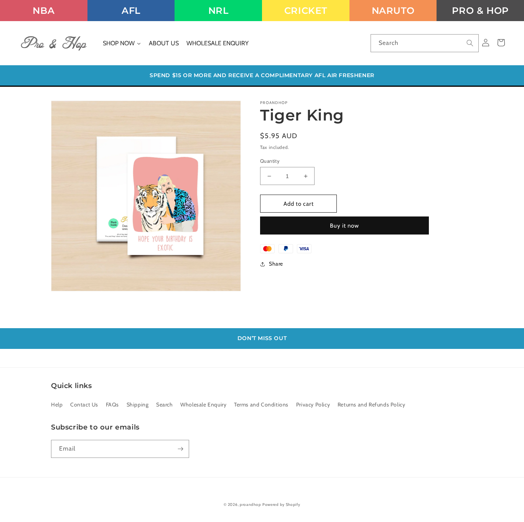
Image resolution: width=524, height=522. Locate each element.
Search (164, 404)
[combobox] (424, 43)
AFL (131, 10)
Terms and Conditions (261, 404)
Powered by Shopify (281, 504)
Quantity (270, 161)
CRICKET (305, 10)
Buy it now (344, 225)
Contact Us (84, 404)
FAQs (112, 404)
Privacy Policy (313, 404)
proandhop (250, 504)
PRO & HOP (480, 10)
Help (57, 404)
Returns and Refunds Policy (371, 404)
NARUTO (393, 10)
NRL (218, 10)
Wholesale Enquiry (203, 404)
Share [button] (276, 263)
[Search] (469, 43)
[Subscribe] (180, 449)
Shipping (138, 404)
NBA (43, 10)
